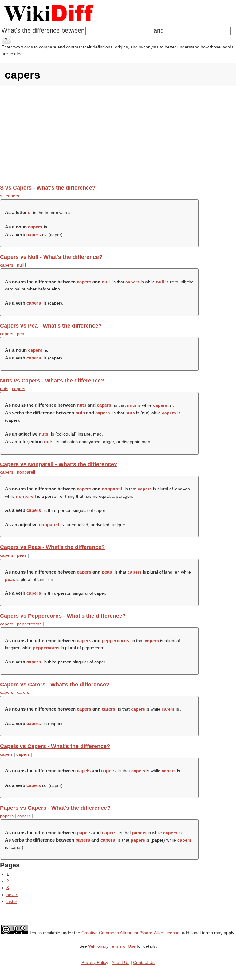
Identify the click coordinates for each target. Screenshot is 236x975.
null (20, 265)
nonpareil (26, 472)
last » (11, 901)
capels (6, 754)
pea (20, 333)
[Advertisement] (118, 135)
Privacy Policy (94, 962)
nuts (4, 388)
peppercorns (29, 623)
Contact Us (144, 962)
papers (7, 815)
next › (12, 894)
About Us (120, 962)
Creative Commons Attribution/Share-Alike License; (131, 932)
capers (12, 195)
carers (23, 692)
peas (21, 555)
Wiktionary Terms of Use (112, 946)
